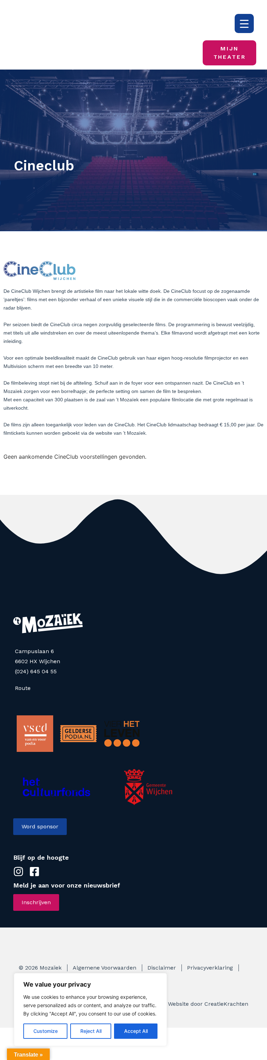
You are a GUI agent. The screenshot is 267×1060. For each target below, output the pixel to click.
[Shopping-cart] (191, 53)
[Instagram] (170, 53)
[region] (90, 1009)
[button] (153, 53)
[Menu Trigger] (244, 23)
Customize (45, 1031)
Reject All (91, 1031)
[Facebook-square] (178, 53)
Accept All (136, 1031)
